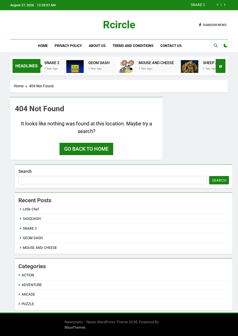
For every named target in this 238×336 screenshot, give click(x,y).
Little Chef (31, 209)
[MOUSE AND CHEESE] (122, 69)
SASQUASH (32, 219)
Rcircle (119, 25)
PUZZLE (28, 304)
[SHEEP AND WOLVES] (186, 69)
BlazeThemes (75, 327)
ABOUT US (97, 46)
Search (25, 171)
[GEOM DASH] (72, 69)
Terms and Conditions (132, 46)
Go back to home (86, 149)
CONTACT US (171, 46)
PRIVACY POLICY (68, 46)
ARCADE (28, 294)
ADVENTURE (32, 285)
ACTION (28, 275)
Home (43, 46)
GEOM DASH (95, 63)
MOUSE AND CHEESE (153, 63)
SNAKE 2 (198, 5)
